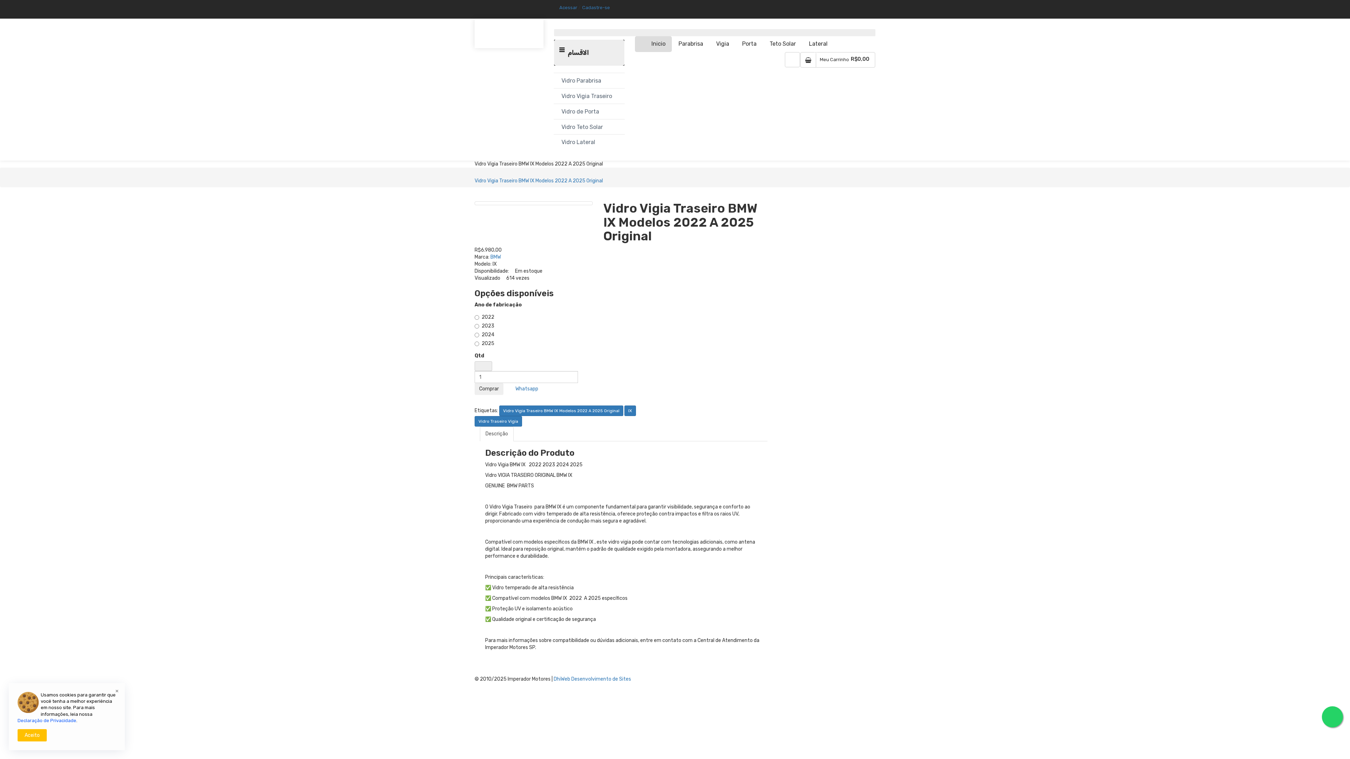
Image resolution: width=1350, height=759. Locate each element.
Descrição (497, 434)
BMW (495, 257)
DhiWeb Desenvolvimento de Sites (592, 679)
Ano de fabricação (498, 305)
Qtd (479, 356)
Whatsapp (525, 389)
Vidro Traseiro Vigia (498, 421)
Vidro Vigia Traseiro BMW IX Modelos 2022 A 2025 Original (539, 181)
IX (630, 410)
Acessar (568, 7)
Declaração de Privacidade (47, 720)
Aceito (32, 735)
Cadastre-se (596, 7)
